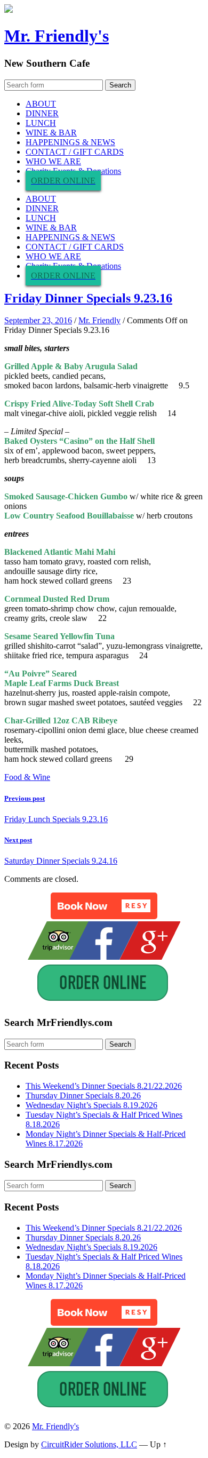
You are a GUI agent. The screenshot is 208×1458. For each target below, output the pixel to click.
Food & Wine (27, 777)
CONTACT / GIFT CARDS (75, 151)
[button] (104, 906)
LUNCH (41, 123)
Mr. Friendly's (56, 35)
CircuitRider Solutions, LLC (89, 1444)
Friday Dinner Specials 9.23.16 (88, 298)
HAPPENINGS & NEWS (70, 142)
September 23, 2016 (38, 320)
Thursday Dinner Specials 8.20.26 (83, 1095)
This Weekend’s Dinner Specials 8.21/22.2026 (104, 1085)
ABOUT (41, 103)
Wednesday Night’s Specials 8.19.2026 (91, 1105)
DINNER (42, 113)
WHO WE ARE (53, 161)
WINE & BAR (51, 132)
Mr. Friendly (99, 320)
